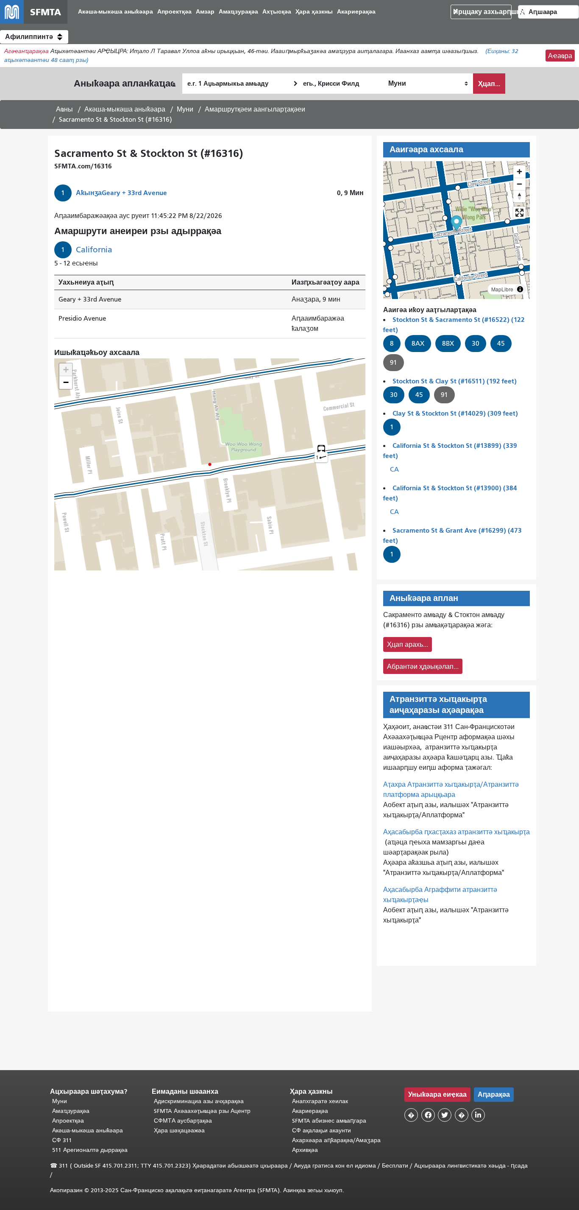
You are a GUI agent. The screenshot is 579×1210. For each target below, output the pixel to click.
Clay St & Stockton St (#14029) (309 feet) (455, 413)
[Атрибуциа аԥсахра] (520, 289)
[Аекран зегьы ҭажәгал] (519, 213)
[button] (34, 37)
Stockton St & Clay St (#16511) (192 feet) (454, 381)
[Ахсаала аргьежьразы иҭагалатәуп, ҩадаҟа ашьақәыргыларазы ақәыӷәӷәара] (519, 196)
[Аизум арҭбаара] (519, 171)
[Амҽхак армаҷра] (519, 184)
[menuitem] (115, 12)
